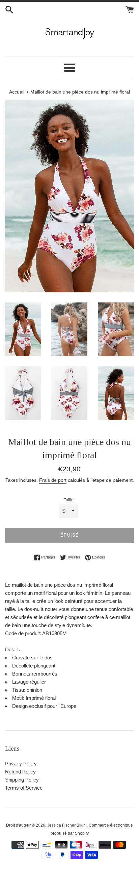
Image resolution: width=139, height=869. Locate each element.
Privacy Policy (21, 763)
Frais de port (52, 480)
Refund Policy (20, 771)
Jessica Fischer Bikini (67, 825)
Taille (69, 500)
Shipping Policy (22, 780)
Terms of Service (24, 788)
